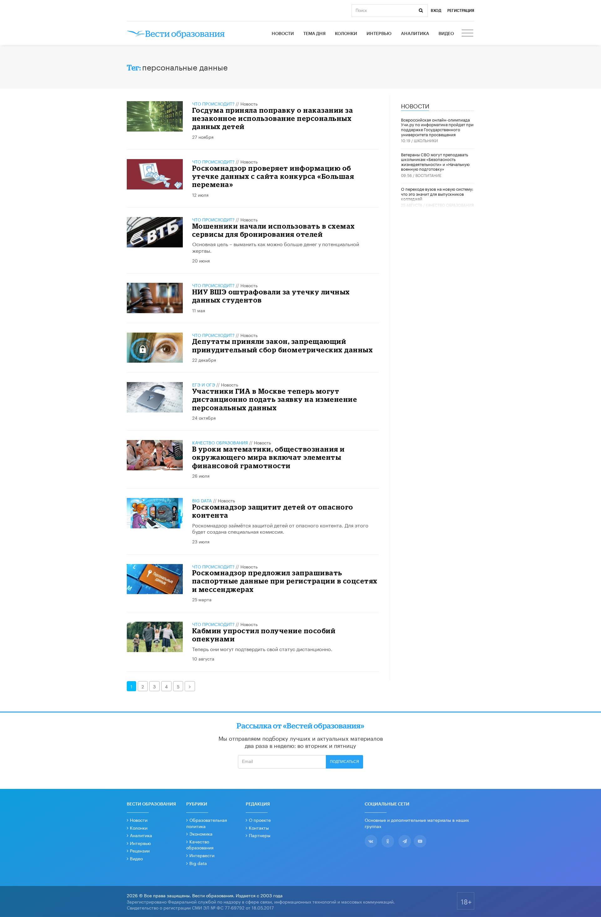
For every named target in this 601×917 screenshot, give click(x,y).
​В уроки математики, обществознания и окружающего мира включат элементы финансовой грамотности (268, 457)
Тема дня (314, 34)
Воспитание (428, 175)
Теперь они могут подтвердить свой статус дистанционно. (262, 648)
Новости (283, 34)
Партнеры (259, 835)
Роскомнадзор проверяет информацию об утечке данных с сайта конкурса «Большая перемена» (273, 176)
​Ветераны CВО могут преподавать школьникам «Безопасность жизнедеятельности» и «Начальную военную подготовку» (435, 161)
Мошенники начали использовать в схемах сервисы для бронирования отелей (273, 230)
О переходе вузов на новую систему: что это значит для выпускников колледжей (437, 193)
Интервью (379, 34)
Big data (198, 862)
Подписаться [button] (344, 761)
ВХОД (436, 11)
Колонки (346, 34)
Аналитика (415, 34)
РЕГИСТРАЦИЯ (460, 11)
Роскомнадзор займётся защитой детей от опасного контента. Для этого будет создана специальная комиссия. (280, 528)
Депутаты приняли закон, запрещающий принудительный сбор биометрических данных (282, 345)
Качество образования (220, 442)
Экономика (201, 833)
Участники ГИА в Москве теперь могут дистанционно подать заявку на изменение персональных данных (274, 399)
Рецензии (140, 850)
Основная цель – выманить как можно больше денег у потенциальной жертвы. (275, 247)
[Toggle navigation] (468, 34)
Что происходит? (213, 103)
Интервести (201, 855)
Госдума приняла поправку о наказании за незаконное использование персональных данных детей (272, 118)
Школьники (426, 140)
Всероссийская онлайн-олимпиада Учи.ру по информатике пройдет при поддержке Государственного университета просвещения (437, 126)
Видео (446, 34)
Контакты (259, 827)
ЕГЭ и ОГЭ (203, 384)
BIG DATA (202, 500)
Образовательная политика (206, 822)
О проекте (260, 819)
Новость (249, 103)
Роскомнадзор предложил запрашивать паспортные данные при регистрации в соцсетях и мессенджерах (285, 581)
